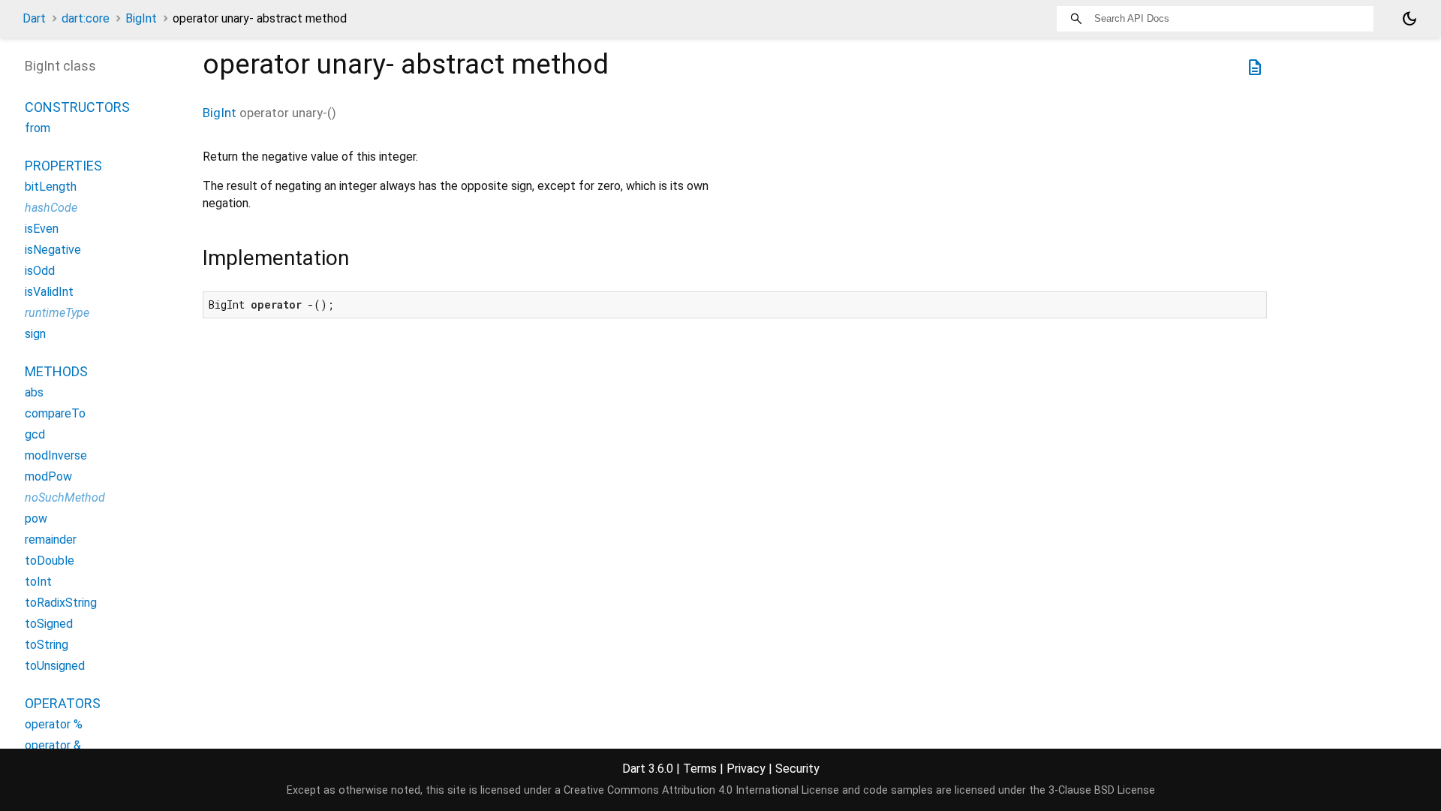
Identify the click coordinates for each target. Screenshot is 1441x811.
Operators (63, 703)
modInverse (56, 455)
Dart (34, 18)
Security (797, 768)
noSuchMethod (65, 497)
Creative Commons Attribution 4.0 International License (701, 790)
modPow (48, 476)
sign (35, 334)
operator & (53, 745)
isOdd (40, 271)
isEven (42, 229)
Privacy (746, 768)
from (37, 128)
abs (34, 392)
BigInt (141, 18)
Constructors (77, 107)
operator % (54, 724)
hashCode (51, 207)
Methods (56, 371)
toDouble (49, 560)
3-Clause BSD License (1101, 790)
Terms (700, 768)
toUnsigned (55, 666)
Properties (63, 165)
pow (36, 518)
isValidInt (49, 292)
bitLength (51, 186)
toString (46, 645)
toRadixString (61, 602)
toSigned (49, 624)
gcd (35, 434)
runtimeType (57, 313)
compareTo (55, 413)
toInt (38, 581)
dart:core (86, 18)
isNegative (53, 250)
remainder (51, 539)
